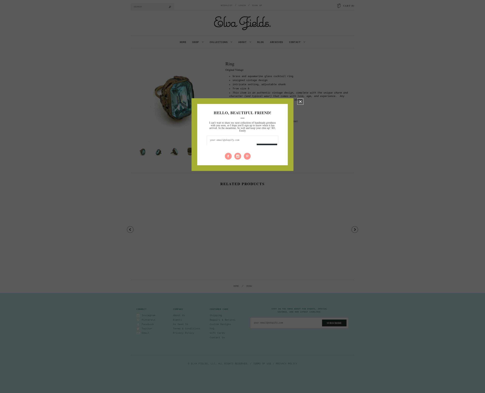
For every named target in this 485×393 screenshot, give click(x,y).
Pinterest (247, 156)
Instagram (237, 156)
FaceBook (228, 156)
